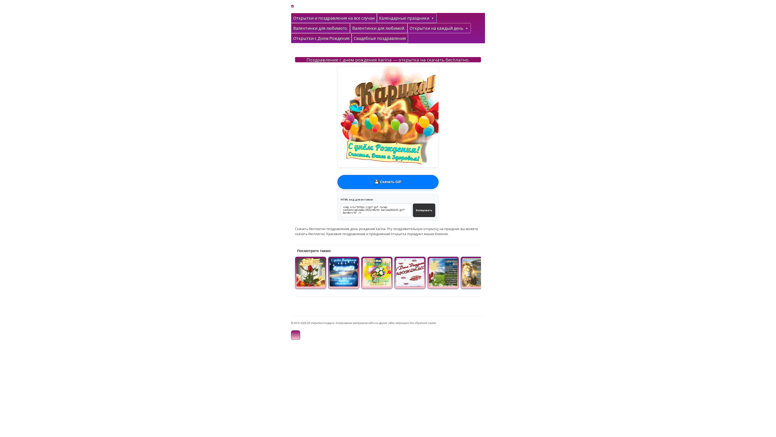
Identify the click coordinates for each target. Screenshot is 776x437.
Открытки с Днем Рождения (321, 38)
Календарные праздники (404, 18)
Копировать (424, 210)
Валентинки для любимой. (378, 28)
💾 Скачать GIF (388, 182)
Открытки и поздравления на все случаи (334, 18)
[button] (432, 18)
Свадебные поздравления (380, 38)
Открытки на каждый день (436, 28)
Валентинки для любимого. (320, 28)
